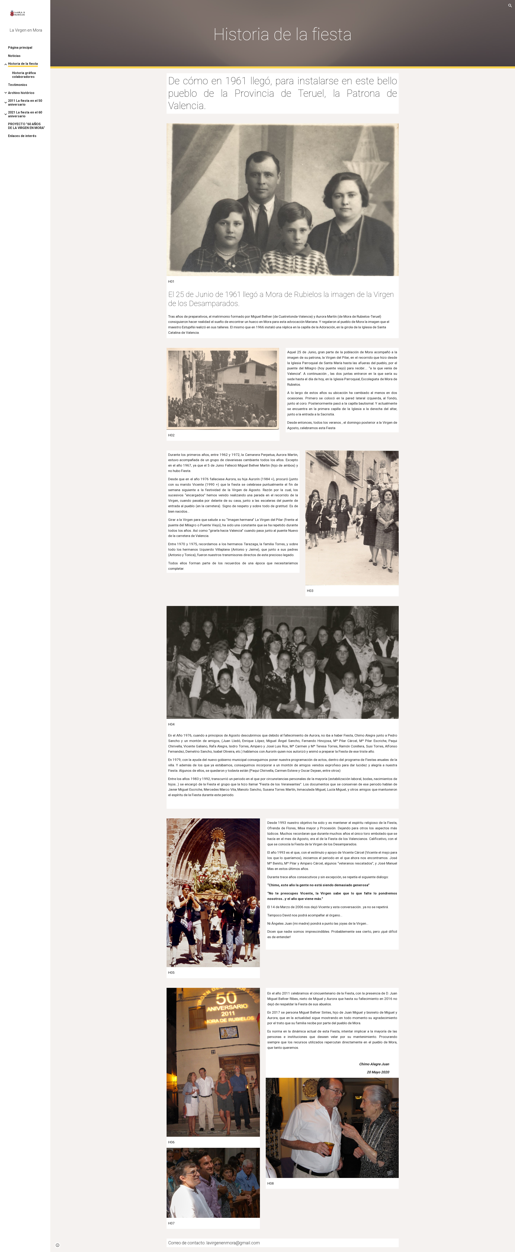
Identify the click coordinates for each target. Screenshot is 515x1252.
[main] (282, 34)
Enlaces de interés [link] (22, 136)
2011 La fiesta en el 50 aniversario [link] (25, 102)
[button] (510, 5)
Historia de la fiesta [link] (23, 64)
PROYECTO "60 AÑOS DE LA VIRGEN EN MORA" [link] (26, 126)
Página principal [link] (20, 47)
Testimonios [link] (17, 85)
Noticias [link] (14, 56)
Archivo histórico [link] (21, 93)
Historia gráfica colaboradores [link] (24, 75)
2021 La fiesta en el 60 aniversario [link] (25, 114)
